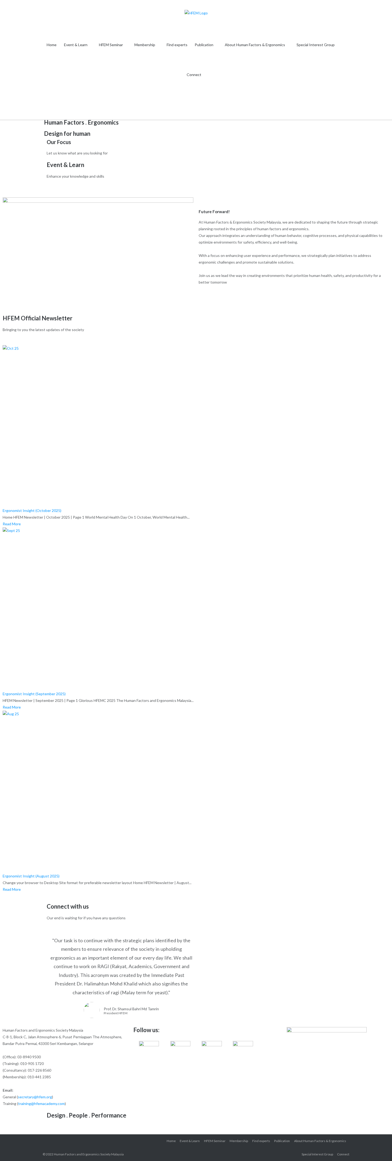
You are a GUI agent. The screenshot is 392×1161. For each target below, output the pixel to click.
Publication (204, 44)
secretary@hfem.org (35, 1097)
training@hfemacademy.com (41, 1103)
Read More (12, 524)
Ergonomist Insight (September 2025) (34, 693)
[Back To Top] (378, 1147)
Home (52, 44)
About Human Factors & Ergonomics (255, 44)
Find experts (177, 44)
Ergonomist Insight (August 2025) (31, 876)
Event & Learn (75, 44)
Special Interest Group (316, 44)
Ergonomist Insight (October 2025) (32, 510)
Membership (144, 44)
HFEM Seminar (111, 44)
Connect (194, 74)
